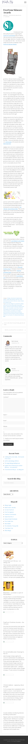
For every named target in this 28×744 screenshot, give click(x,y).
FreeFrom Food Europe (13, 309)
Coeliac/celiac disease (10, 299)
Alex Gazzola (7, 303)
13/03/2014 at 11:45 (15, 370)
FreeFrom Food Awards (9, 35)
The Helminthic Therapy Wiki (11, 526)
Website (5, 426)
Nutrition (7, 302)
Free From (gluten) (9, 512)
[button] (25, 2)
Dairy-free (17, 299)
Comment (6, 397)
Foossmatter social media (14, 308)
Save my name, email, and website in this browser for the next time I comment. (13, 434)
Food (21, 299)
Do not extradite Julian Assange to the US (13, 652)
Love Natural (12, 310)
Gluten (19, 301)
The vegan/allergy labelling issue (12, 463)
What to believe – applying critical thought (13, 685)
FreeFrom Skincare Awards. (10, 44)
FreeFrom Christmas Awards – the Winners (13, 623)
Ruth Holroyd (15, 341)
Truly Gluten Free (9, 528)
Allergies (9, 298)
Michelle (14, 368)
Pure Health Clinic (9, 521)
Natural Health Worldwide (11, 519)
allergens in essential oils (15, 303)
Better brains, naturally (10, 507)
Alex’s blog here (7, 143)
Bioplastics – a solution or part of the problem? (13, 593)
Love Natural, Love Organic (17, 241)
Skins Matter (8, 523)
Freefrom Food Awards (10, 514)
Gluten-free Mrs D (9, 516)
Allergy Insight (8, 505)
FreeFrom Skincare (13, 301)
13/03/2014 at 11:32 (15, 343)
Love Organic (18, 310)
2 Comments (6, 16)
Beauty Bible (14, 305)
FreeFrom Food (6, 301)
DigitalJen (19, 741)
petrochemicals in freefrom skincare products (12, 312)
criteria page (8, 142)
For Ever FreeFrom (9, 510)
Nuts (10, 302)
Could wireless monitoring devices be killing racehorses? (13, 713)
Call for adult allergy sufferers (12, 461)
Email (5, 420)
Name (5, 414)
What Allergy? (8, 530)
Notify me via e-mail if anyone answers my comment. (13, 439)
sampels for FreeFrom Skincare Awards (11, 313)
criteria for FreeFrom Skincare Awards (14, 306)
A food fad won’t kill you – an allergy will (14, 469)
